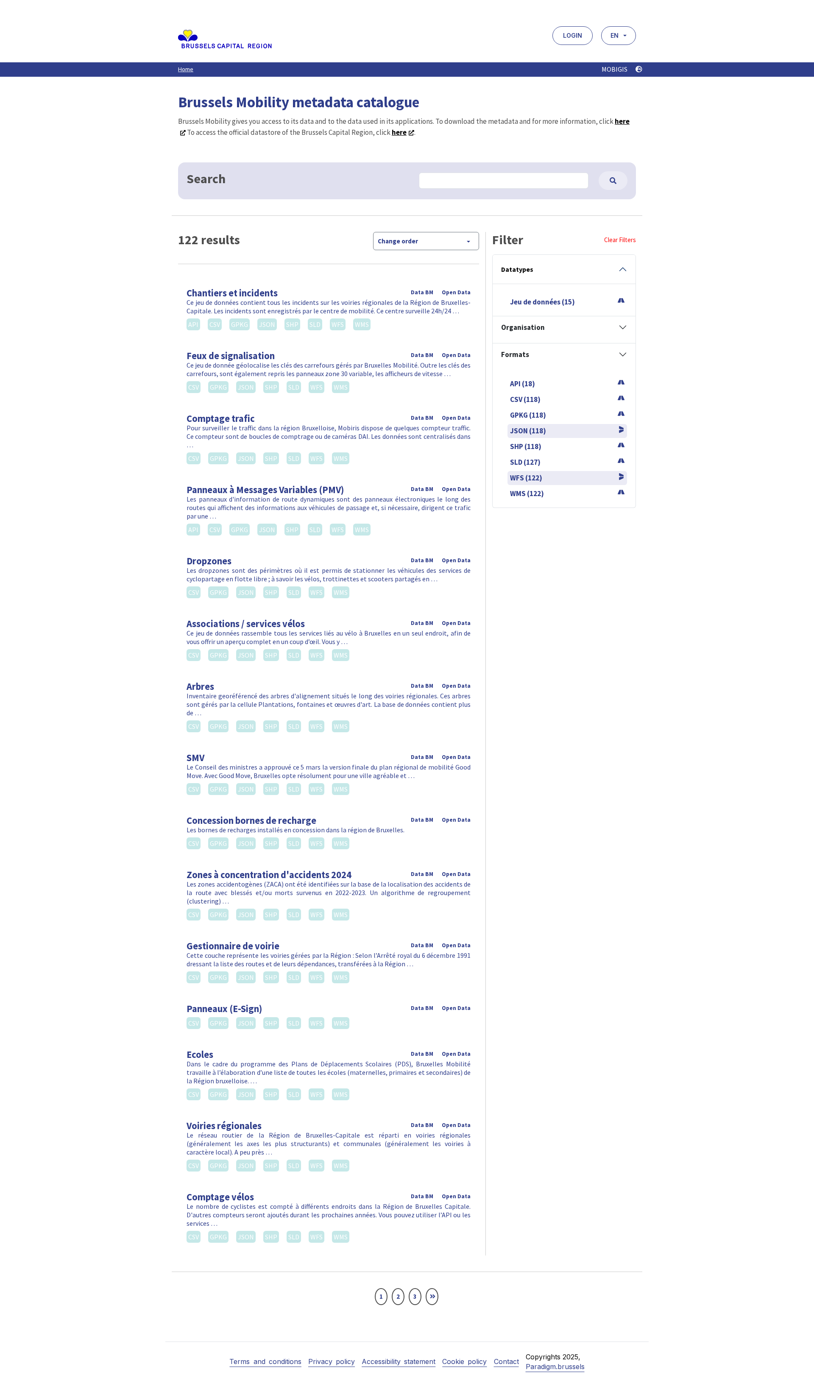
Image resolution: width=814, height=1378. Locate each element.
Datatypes (517, 269)
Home (185, 69)
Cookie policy (464, 1361)
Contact (506, 1361)
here (399, 132)
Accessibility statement (398, 1361)
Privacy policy (331, 1361)
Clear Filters (620, 240)
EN (614, 35)
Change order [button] (398, 241)
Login (572, 35)
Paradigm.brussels (555, 1366)
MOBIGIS (615, 69)
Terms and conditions (265, 1361)
